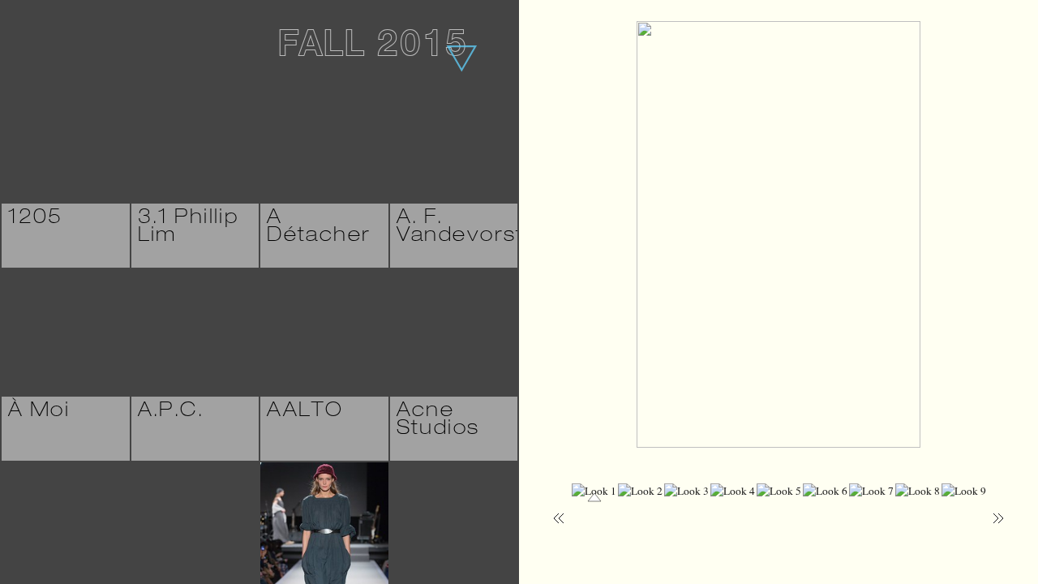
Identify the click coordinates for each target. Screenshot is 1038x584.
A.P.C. (171, 412)
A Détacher (319, 228)
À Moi (39, 412)
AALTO (305, 412)
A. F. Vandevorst (461, 228)
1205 (35, 219)
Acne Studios (438, 421)
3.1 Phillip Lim (188, 228)
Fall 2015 (372, 48)
